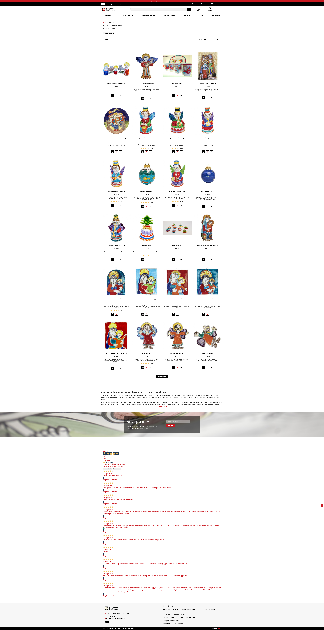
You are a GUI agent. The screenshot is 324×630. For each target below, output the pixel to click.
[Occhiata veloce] (120, 95)
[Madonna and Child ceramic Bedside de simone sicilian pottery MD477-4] (146, 281)
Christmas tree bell (146, 245)
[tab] (109, 15)
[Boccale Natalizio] (177, 66)
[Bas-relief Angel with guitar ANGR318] (146, 66)
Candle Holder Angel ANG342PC (207, 138)
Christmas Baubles (108, 33)
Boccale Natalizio (177, 83)
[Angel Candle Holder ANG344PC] (177, 174)
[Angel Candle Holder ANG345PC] (116, 228)
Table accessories (148, 15)
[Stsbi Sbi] (102, 4)
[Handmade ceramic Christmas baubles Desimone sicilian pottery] (146, 174)
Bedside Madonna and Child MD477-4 (147, 299)
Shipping (128, 628)
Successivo (117, 469)
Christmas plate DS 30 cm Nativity (116, 138)
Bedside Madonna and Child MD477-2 (207, 299)
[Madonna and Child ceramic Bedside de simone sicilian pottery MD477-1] (116, 336)
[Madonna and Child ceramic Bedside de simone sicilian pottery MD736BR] (207, 228)
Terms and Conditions (119, 628)
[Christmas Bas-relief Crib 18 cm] (207, 66)
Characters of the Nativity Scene (116, 83)
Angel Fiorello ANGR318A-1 (177, 353)
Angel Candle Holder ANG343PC (116, 191)
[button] (129, 1)
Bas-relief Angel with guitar (146, 83)
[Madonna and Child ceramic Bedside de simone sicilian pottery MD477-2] (207, 281)
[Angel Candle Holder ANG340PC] (146, 120)
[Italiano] (219, 4)
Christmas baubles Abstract (207, 191)
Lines (202, 15)
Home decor (109, 15)
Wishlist (210, 10)
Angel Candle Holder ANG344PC (177, 191)
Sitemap (133, 628)
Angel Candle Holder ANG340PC (147, 138)
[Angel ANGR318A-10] (207, 336)
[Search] (189, 9)
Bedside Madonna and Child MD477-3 (177, 299)
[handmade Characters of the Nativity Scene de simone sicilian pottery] (116, 66)
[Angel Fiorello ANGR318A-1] (177, 336)
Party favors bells (177, 245)
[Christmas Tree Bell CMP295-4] (146, 228)
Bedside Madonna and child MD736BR (207, 245)
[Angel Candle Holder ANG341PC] (177, 120)
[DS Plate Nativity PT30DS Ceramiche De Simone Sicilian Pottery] (116, 120)
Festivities (187, 15)
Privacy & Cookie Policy (108, 628)
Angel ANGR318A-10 (207, 353)
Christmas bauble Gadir (146, 191)
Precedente (108, 469)
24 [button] (218, 39)
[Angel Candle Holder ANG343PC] (116, 174)
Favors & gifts (127, 15)
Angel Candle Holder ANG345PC (116, 245)
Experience (216, 15)
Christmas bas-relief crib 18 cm (207, 83)
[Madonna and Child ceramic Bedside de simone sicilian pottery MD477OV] (116, 281)
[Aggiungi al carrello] (112, 95)
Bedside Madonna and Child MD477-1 (116, 353)
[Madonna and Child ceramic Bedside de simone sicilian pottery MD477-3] (177, 281)
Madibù (219, 628)
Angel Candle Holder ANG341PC (177, 138)
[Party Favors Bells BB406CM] (177, 228)
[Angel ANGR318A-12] (146, 336)
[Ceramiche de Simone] (108, 9)
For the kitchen (169, 15)
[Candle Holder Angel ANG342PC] (207, 120)
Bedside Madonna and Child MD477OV (116, 299)
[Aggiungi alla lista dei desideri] (116, 95)
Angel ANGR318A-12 (146, 353)
